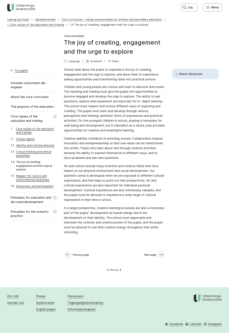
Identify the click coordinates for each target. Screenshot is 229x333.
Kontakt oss (15, 302)
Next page (150, 254)
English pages (45, 309)
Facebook (176, 324)
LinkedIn (196, 324)
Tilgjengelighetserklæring (85, 302)
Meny (215, 7)
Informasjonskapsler (82, 309)
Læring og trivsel (18, 19)
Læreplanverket (45, 19)
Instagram (215, 324)
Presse (40, 296)
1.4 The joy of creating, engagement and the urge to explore (109, 24)
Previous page (81, 254)
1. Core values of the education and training (35, 24)
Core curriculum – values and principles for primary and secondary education (112, 19)
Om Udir (13, 296)
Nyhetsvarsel (45, 302)
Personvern (75, 296)
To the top (112, 269)
